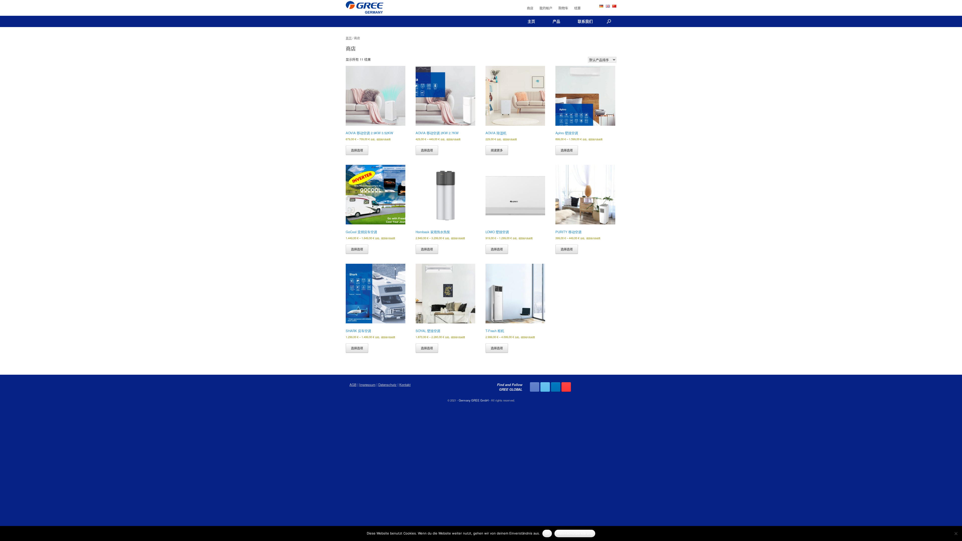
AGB (352, 384)
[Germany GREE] (364, 8)
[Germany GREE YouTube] (566, 387)
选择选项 (357, 150)
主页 (531, 21)
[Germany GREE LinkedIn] (555, 387)
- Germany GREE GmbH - (473, 400)
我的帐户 (545, 8)
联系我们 (585, 21)
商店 (530, 8)
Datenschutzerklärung (575, 533)
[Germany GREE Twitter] (545, 387)
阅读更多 (497, 150)
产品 (556, 21)
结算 (577, 8)
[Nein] (955, 533)
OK (547, 533)
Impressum (367, 384)
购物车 (563, 8)
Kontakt (405, 384)
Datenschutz (387, 384)
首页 (349, 38)
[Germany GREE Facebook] (534, 387)
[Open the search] (609, 21)
